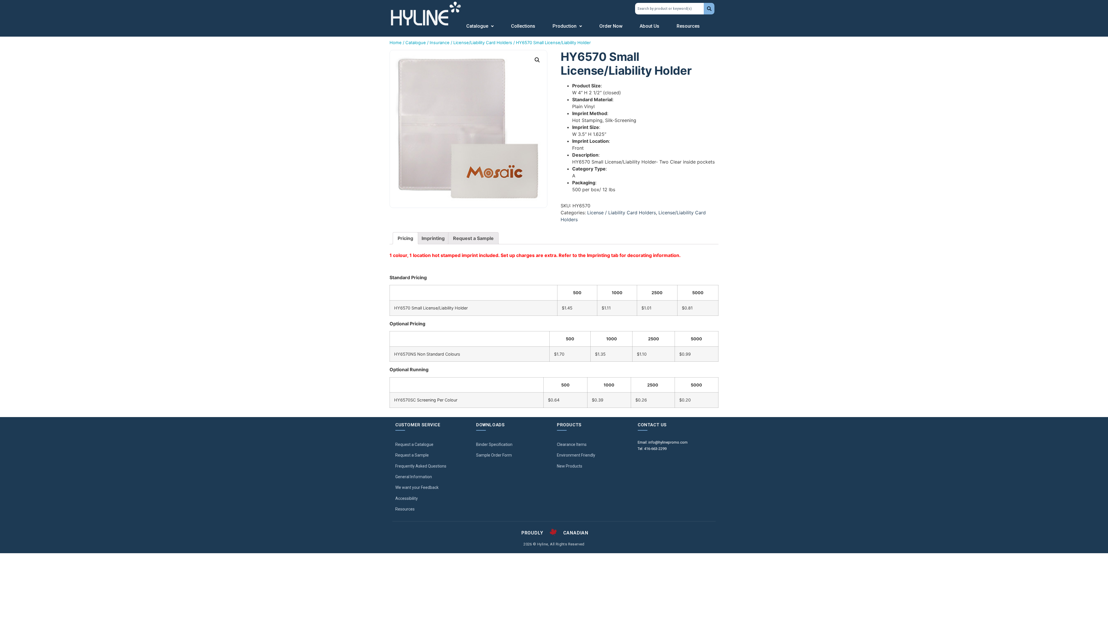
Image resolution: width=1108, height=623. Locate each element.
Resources (688, 26)
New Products (569, 466)
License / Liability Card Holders (621, 212)
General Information (413, 476)
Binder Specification (494, 444)
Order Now (610, 26)
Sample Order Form (494, 455)
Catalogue (477, 26)
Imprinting (433, 238)
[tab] (405, 238)
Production (565, 26)
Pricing (405, 238)
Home (396, 42)
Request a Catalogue (414, 444)
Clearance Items (572, 444)
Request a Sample (473, 238)
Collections (523, 26)
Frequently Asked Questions (420, 466)
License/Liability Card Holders (482, 42)
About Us (649, 26)
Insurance (440, 42)
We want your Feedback (417, 487)
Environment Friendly (576, 455)
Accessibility (406, 498)
